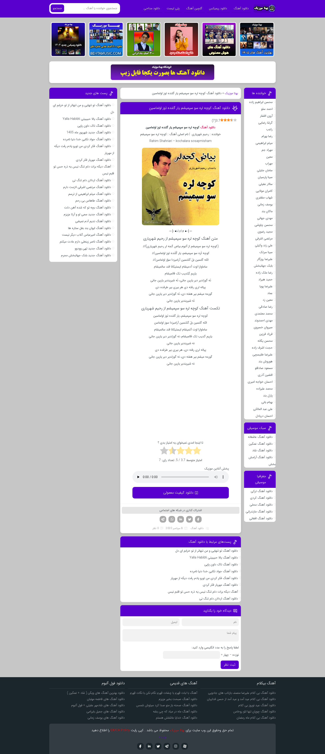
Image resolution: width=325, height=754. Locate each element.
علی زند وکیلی (264, 245)
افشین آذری (265, 374)
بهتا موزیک (231, 93)
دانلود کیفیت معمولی (178, 492)
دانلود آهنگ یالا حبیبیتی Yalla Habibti (213, 557)
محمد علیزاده (264, 388)
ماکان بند (267, 211)
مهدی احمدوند (263, 320)
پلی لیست (173, 8)
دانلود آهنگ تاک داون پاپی (221, 564)
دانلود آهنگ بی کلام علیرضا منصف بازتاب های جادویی (242, 692)
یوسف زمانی (265, 204)
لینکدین (180, 519)
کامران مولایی (264, 190)
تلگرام (163, 519)
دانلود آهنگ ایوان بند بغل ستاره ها (89, 228)
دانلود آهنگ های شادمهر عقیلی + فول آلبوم (98, 705)
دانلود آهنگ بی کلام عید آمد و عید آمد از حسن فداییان (241, 699)
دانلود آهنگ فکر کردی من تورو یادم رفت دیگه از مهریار (204, 578)
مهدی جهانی (265, 218)
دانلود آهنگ (241, 8)
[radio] (197, 451)
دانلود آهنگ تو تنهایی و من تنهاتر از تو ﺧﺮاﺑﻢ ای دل (206, 550)
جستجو (57, 8)
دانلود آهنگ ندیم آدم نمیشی (93, 221)
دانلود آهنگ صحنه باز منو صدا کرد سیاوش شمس (166, 705)
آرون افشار (266, 115)
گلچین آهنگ (194, 8)
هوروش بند (265, 361)
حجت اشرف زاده (262, 347)
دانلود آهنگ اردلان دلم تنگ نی (218, 598)
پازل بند (268, 395)
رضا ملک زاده (264, 272)
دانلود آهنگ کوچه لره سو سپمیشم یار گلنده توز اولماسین (189, 108)
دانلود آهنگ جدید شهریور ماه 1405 (89, 132)
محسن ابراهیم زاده (261, 102)
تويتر (158, 746)
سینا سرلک (266, 252)
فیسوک (198, 519)
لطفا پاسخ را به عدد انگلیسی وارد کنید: (215, 647)
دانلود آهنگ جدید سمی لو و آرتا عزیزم (87, 214)
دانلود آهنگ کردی (261, 497)
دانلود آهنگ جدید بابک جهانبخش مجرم (86, 255)
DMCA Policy (120, 730)
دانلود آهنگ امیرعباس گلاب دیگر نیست (86, 234)
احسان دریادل (264, 415)
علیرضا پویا (266, 286)
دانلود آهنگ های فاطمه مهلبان (106, 699)
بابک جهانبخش (263, 265)
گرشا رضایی (265, 122)
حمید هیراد (265, 279)
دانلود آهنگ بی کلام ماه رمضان (256, 717)
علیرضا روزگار (265, 259)
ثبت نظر (229, 664)
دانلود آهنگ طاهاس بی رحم (93, 200)
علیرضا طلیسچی (262, 354)
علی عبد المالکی (263, 409)
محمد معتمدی (264, 313)
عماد (270, 293)
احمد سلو (267, 109)
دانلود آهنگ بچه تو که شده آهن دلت (87, 207)
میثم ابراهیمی (264, 143)
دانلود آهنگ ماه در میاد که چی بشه (175, 711)
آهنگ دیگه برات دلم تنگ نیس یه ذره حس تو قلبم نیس (203, 591)
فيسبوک (140, 746)
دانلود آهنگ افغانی (261, 518)
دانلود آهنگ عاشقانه (260, 436)
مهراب (269, 163)
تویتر (189, 519)
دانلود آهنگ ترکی (262, 491)
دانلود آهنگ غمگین (261, 443)
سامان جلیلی (265, 170)
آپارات (184, 746)
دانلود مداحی (152, 8)
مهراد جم (267, 149)
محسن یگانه (265, 340)
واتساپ (171, 519)
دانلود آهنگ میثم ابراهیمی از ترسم (89, 194)
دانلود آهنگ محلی (261, 504)
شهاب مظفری (264, 197)
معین (269, 156)
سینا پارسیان (265, 177)
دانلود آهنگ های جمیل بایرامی (105, 711)
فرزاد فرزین (266, 333)
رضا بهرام (267, 136)
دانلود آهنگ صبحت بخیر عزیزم (178, 699)
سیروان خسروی (263, 327)
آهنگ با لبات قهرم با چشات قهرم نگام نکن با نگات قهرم (163, 692)
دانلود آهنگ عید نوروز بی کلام (257, 705)
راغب (269, 129)
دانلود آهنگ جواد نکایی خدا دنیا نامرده (214, 571)
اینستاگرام (175, 746)
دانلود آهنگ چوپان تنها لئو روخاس (254, 711)
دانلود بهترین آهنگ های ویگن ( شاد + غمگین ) (96, 692)
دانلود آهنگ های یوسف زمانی (106, 717)
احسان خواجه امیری (260, 381)
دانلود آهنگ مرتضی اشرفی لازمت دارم (87, 187)
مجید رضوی (265, 231)
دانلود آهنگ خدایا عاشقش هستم (176, 717)
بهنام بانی (267, 402)
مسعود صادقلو (264, 368)
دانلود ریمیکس (218, 8)
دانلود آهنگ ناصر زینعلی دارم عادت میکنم (85, 241)
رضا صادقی (266, 306)
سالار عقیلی (266, 184)
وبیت (162, 737)
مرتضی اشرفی (264, 238)
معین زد (268, 299)
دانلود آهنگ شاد (262, 450)
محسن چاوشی (263, 225)
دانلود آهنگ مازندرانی (259, 511)
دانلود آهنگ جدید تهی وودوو (93, 248)
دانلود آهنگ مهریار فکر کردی (220, 584)
